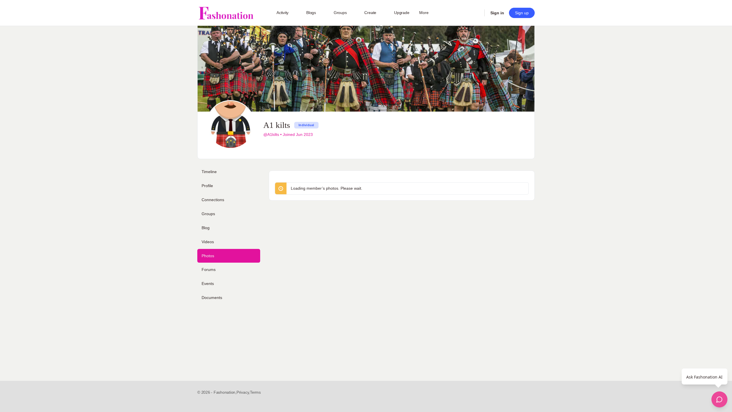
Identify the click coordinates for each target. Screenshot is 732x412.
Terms (255, 392)
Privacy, (243, 392)
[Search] (476, 12)
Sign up (522, 13)
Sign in (497, 13)
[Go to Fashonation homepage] (225, 13)
